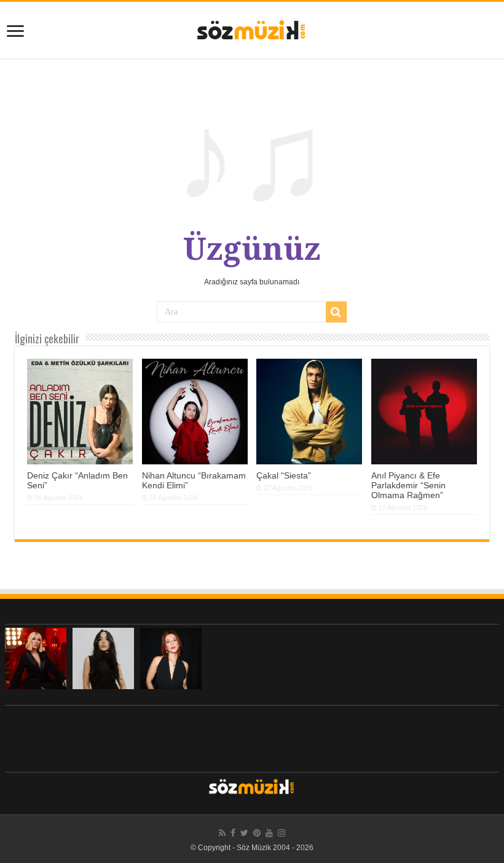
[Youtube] (269, 833)
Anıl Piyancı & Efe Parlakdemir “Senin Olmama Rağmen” (408, 485)
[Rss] (222, 833)
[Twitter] (244, 833)
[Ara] (336, 312)
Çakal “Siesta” (283, 475)
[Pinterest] (257, 833)
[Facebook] (233, 833)
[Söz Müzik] (252, 29)
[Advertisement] (252, 735)
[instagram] (281, 833)
